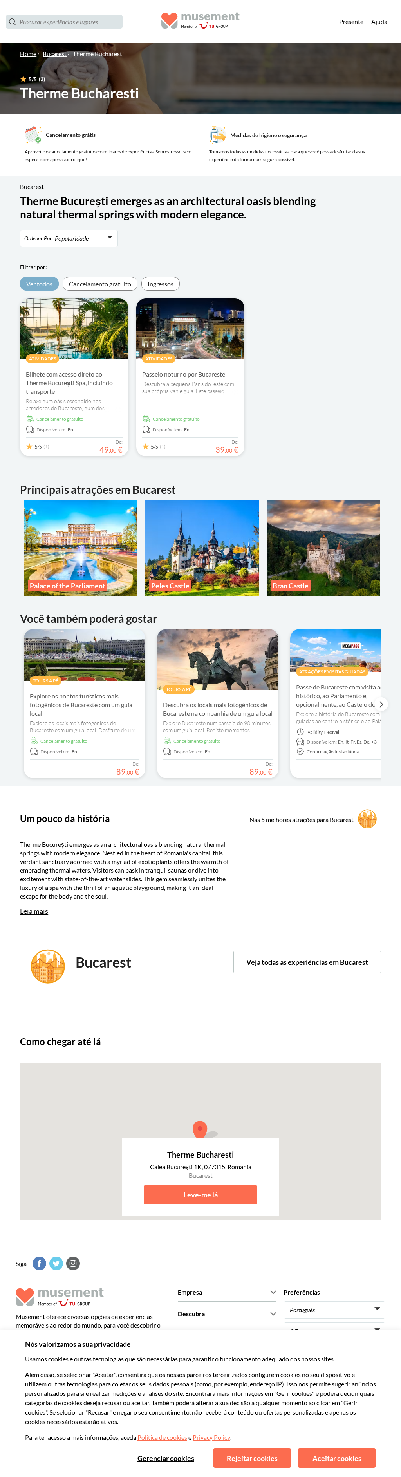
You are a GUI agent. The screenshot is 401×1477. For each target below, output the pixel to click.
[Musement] (200, 22)
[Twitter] (55, 1263)
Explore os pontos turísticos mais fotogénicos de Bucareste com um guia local (81, 704)
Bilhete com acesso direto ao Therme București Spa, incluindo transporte (69, 382)
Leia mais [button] (34, 911)
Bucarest (55, 53)
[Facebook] (38, 1263)
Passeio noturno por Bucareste (183, 374)
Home (28, 53)
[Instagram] (72, 1263)
